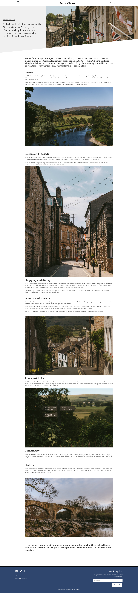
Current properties (115, 2)
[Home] (18, 2)
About (105, 2)
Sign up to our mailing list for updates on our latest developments (108, 575)
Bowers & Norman (67, 3)
